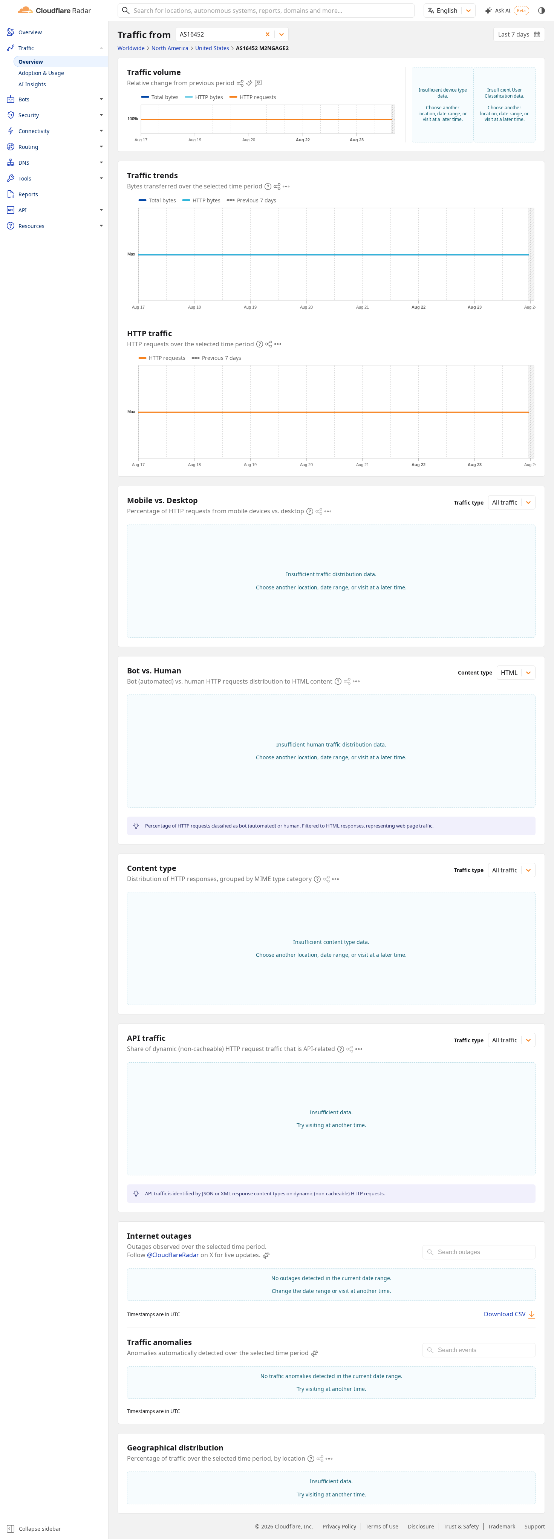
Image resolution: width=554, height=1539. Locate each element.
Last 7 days (521, 35)
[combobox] (271, 10)
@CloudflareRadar (173, 1255)
